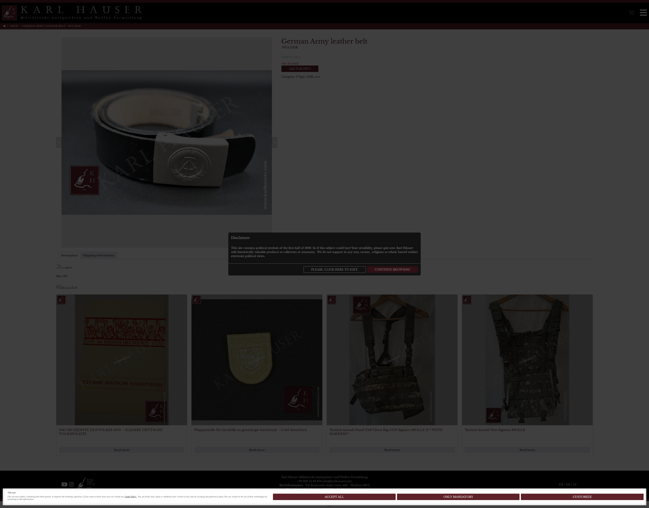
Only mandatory (458, 497)
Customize (582, 497)
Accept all (334, 497)
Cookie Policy (131, 497)
